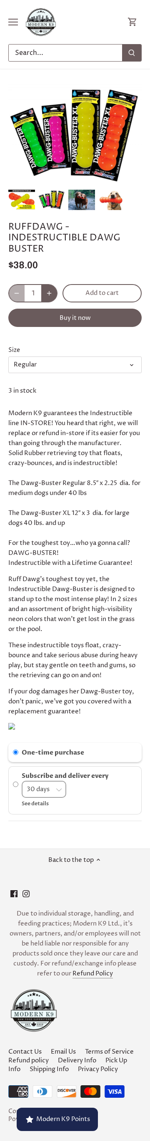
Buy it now (75, 318)
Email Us (63, 1051)
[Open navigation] (13, 22)
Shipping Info (49, 1069)
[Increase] (49, 293)
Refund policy (28, 1060)
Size (14, 350)
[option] (21, 200)
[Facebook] (14, 893)
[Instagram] (26, 893)
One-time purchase (53, 752)
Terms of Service (109, 1051)
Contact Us (25, 1051)
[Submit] (131, 53)
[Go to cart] (133, 22)
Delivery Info (77, 1060)
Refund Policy (92, 973)
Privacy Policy (98, 1069)
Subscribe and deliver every (66, 776)
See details (35, 803)
